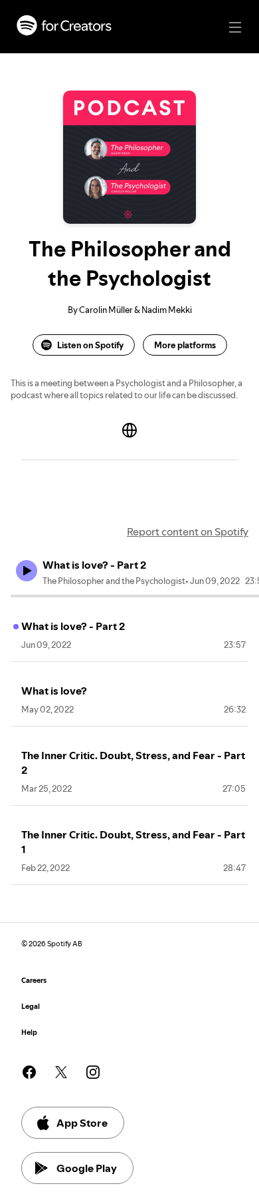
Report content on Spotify (187, 531)
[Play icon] (26, 570)
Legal (30, 1007)
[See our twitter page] (61, 1072)
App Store (82, 1122)
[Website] (129, 430)
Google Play (86, 1168)
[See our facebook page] (29, 1072)
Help (29, 1033)
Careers (33, 981)
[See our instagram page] (93, 1072)
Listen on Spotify (90, 345)
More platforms (185, 345)
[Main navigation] (235, 27)
